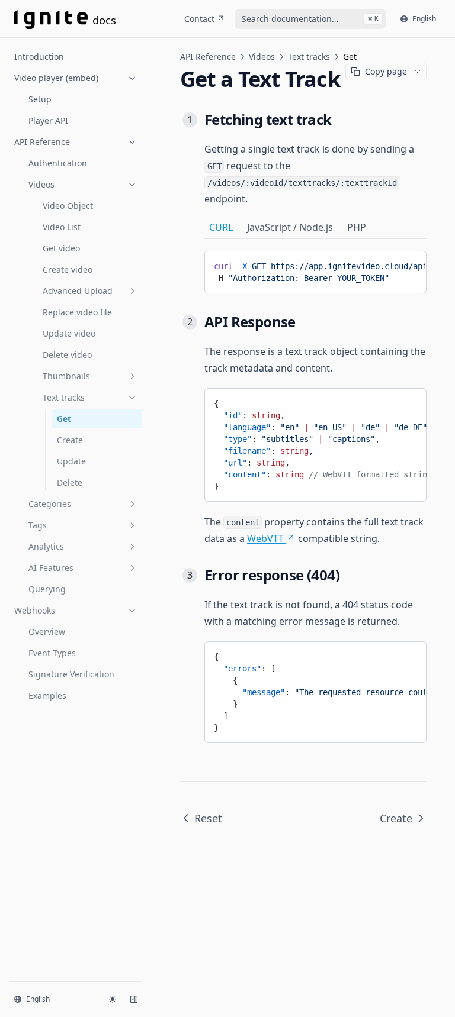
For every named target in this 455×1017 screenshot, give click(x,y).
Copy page (386, 71)
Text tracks (64, 397)
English (424, 19)
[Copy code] (408, 264)
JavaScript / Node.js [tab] (290, 227)
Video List (62, 227)
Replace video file (77, 312)
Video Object (68, 205)
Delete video (67, 354)
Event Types (52, 652)
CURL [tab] (221, 227)
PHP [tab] (356, 227)
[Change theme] (112, 999)
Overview (46, 631)
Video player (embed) (56, 77)
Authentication (57, 163)
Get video (61, 248)
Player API (48, 120)
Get (64, 418)
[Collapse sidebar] (134, 999)
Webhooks (34, 610)
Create (70, 439)
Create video (67, 269)
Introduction (39, 56)
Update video (69, 333)
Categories (49, 503)
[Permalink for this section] (341, 119)
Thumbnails (66, 376)
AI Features (50, 567)
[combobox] (310, 19)
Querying (47, 589)
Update (71, 461)
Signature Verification (71, 674)
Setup (40, 99)
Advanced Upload (78, 290)
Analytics (46, 546)
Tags (37, 525)
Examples (47, 695)
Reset (208, 818)
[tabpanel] (315, 272)
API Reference (42, 141)
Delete (69, 482)
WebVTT (265, 538)
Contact (199, 18)
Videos (41, 184)
